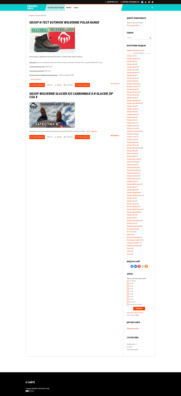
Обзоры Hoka (131, 112)
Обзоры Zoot (131, 223)
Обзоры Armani (132, 67)
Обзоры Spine (131, 187)
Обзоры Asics (131, 70)
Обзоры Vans (131, 201)
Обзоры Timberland (133, 193)
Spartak (59, 85)
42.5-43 (131, 294)
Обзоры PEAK (131, 156)
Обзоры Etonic (131, 98)
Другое (129, 234)
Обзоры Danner (132, 89)
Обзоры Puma (131, 165)
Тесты (129, 248)
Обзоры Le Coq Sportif (134, 131)
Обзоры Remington (133, 170)
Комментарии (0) (83, 85)
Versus (129, 254)
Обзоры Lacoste (132, 128)
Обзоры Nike (131, 151)
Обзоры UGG (131, 218)
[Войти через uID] (132, 266)
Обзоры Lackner (132, 126)
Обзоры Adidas (132, 59)
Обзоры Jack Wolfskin (134, 103)
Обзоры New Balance (133, 148)
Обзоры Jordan (132, 109)
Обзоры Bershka (132, 73)
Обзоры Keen (131, 120)
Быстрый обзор (132, 229)
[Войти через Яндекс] (139, 266)
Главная (31, 15)
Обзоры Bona (131, 75)
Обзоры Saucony (132, 179)
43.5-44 (131, 296)
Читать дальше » (36, 79)
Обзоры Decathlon (133, 100)
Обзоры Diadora (132, 95)
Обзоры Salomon (132, 176)
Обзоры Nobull (131, 153)
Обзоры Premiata (132, 162)
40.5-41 (131, 288)
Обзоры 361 (131, 56)
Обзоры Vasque (132, 204)
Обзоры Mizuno (132, 145)
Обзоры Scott (131, 181)
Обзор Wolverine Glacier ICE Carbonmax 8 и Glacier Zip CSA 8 (71, 95)
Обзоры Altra (131, 61)
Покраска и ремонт (133, 243)
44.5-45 (131, 299)
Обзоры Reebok (132, 167)
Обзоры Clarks (131, 81)
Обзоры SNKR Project (134, 184)
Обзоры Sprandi (132, 190)
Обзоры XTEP (131, 215)
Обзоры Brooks (132, 78)
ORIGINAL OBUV (32, 7)
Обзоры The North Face (134, 195)
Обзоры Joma (131, 106)
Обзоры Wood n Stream (134, 209)
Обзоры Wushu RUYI (133, 212)
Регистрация (131, 25)
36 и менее (132, 281)
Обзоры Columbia (132, 84)
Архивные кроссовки (133, 226)
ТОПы (129, 251)
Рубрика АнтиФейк (133, 246)
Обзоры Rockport (132, 173)
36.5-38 (131, 283)
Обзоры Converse (132, 86)
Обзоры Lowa (131, 140)
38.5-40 (131, 286)
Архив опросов (138, 312)
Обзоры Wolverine (38, 85)
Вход (137, 25)
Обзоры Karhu (131, 117)
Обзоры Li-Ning (132, 134)
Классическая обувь (133, 237)
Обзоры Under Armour (134, 220)
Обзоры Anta (131, 64)
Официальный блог (133, 328)
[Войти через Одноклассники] (146, 266)
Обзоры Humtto (132, 114)
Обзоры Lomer (131, 137)
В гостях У (130, 232)
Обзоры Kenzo (131, 123)
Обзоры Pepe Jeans (133, 159)
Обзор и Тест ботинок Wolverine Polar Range (64, 22)
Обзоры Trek (131, 198)
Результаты (130, 312)
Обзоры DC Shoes (132, 92)
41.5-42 (131, 291)
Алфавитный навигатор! (134, 50)
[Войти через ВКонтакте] (135, 266)
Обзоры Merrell (131, 142)
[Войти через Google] (142, 266)
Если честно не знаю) (135, 304)
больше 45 (132, 302)
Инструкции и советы (134, 240)
